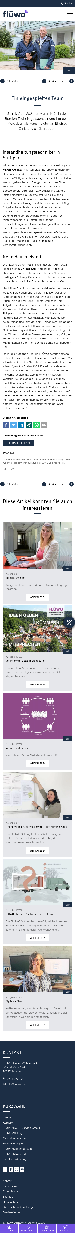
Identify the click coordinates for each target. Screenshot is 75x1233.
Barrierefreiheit (12, 1212)
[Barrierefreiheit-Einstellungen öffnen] (69, 622)
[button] (69, 13)
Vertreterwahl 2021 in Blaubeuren (25, 660)
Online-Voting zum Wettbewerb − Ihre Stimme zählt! (36, 826)
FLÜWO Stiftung (13, 1133)
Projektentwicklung (15, 1159)
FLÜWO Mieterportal (15, 1154)
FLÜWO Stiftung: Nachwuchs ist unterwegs (31, 913)
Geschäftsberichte (14, 1138)
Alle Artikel (13, 81)
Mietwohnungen (13, 1143)
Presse (7, 1117)
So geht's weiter (15, 577)
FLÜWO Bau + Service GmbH (21, 1128)
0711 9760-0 (15, 1079)
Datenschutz (10, 1202)
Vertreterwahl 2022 (17, 747)
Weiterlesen (38, 597)
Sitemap (8, 1196)
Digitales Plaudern (16, 1001)
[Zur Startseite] (15, 13)
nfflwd (16, 1084)
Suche (68, 3)
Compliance (10, 1191)
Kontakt (7, 1181)
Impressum (10, 1186)
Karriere (8, 1122)
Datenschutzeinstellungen (19, 1207)
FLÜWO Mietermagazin (17, 1148)
